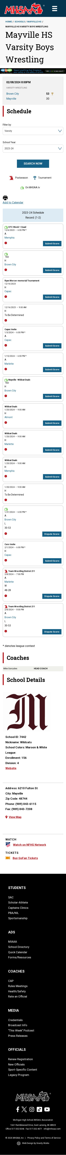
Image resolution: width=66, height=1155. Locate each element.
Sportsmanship (17, 918)
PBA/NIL (13, 913)
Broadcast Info (17, 1025)
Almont (9, 417)
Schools (20, 21)
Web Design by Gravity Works (35, 1143)
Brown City (10, 264)
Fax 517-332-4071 (34, 1129)
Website (10, 768)
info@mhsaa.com (52, 1129)
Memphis (10, 237)
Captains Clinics (18, 907)
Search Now (33, 163)
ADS (11, 932)
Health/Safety (17, 991)
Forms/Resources (19, 957)
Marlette (9, 363)
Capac (8, 291)
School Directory (18, 947)
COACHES (16, 971)
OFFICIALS (17, 1050)
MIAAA (12, 941)
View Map (15, 817)
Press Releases (18, 1035)
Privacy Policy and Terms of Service (44, 1138)
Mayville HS (34, 21)
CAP (11, 981)
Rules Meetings (18, 986)
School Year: (9, 142)
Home (8, 21)
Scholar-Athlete (18, 902)
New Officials (16, 1064)
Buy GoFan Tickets (25, 858)
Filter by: (7, 124)
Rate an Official (17, 996)
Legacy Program (18, 1075)
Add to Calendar (13, 202)
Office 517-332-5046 (15, 1129)
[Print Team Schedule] (5, 198)
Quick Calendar (17, 952)
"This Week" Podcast (21, 1030)
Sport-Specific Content (22, 1069)
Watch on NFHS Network (29, 844)
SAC (11, 897)
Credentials (15, 1020)
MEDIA (13, 1010)
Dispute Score (51, 534)
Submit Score (52, 243)
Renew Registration (20, 1059)
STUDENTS (17, 888)
